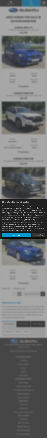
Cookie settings (38, 235)
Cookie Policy (30, 220)
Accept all (16, 235)
